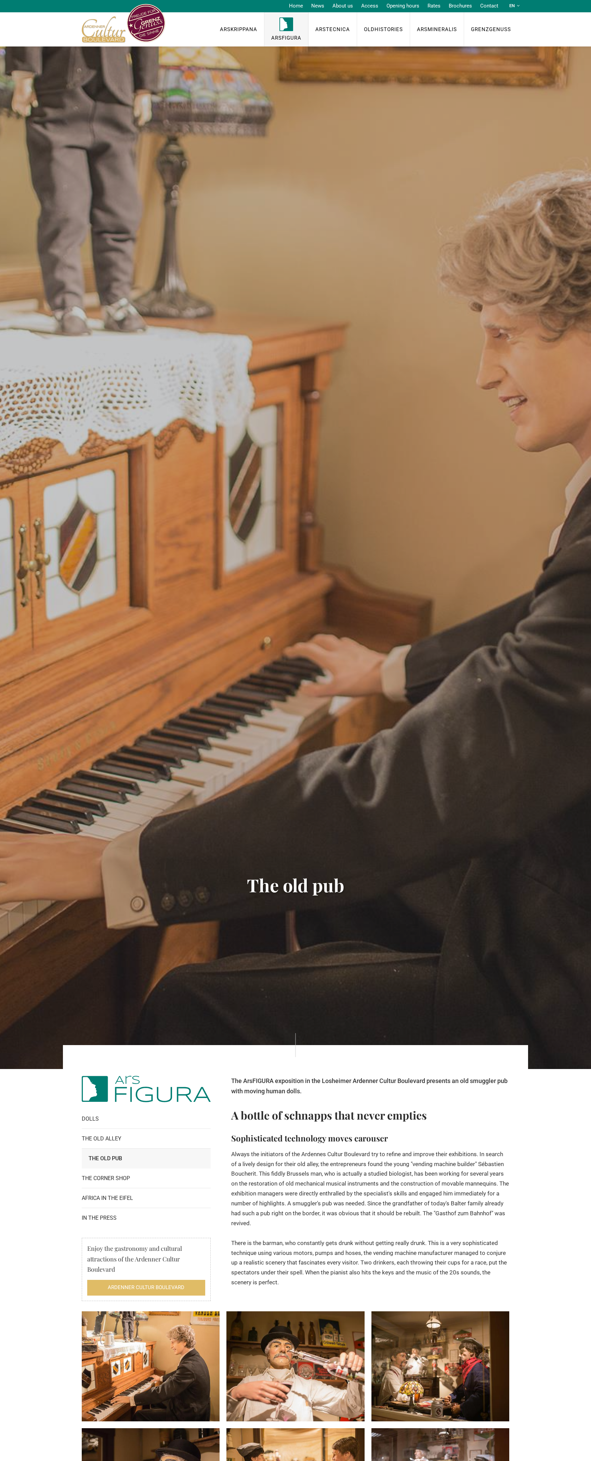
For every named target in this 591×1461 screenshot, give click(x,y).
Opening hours (402, 6)
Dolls (90, 1118)
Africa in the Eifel (107, 1198)
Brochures (460, 6)
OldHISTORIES (383, 29)
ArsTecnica (332, 29)
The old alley (101, 1138)
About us (342, 6)
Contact (489, 6)
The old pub (105, 1158)
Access (369, 6)
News (317, 6)
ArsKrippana (238, 29)
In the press (99, 1218)
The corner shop (106, 1178)
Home (296, 6)
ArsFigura (286, 38)
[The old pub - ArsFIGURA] (151, 1366)
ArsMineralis (437, 29)
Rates (434, 6)
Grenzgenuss (491, 29)
